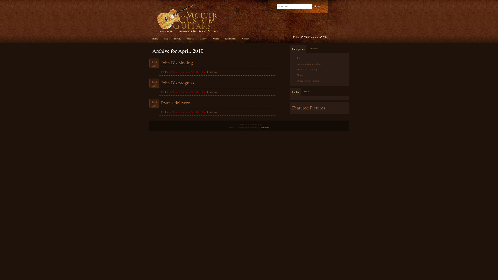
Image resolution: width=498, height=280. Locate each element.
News (300, 75)
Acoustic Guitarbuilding (310, 64)
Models (190, 38)
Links (295, 92)
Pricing (215, 38)
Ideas (299, 58)
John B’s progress (177, 83)
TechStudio (264, 127)
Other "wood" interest (308, 80)
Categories (298, 49)
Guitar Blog (178, 72)
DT (246, 127)
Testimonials (230, 38)
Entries (297, 37)
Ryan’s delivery (175, 103)
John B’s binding (177, 63)
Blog (166, 38)
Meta (306, 91)
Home (155, 38)
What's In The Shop (196, 72)
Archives (313, 48)
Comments (314, 37)
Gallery (203, 38)
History (177, 38)
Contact (245, 38)
